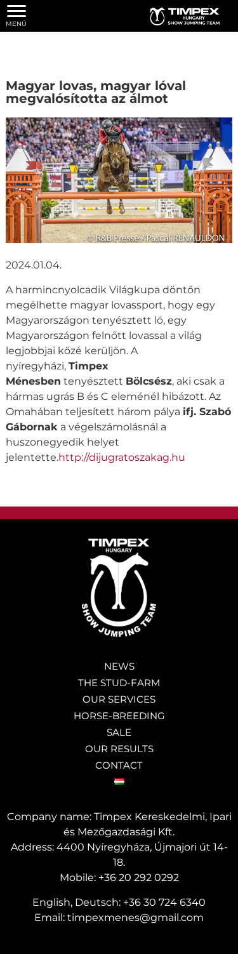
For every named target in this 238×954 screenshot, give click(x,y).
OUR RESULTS (119, 749)
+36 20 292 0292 (138, 877)
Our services (119, 699)
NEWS (119, 666)
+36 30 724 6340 (164, 902)
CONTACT (119, 765)
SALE (119, 732)
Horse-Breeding (119, 716)
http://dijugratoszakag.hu (121, 457)
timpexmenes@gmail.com (135, 917)
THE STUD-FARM (119, 683)
